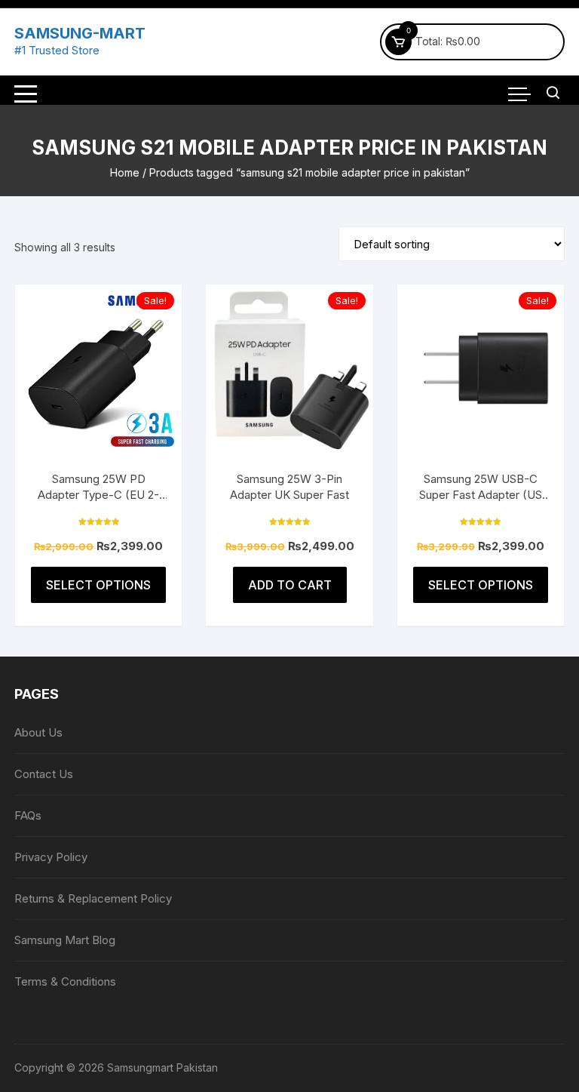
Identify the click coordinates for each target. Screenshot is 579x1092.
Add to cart (290, 584)
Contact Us (43, 774)
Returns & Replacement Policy (93, 898)
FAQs (27, 815)
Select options (98, 584)
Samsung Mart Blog (64, 940)
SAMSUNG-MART (80, 33)
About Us (38, 732)
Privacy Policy (50, 857)
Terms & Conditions (65, 981)
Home (124, 172)
